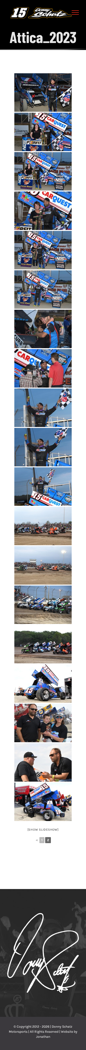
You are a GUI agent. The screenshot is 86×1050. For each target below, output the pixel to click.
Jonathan (43, 1037)
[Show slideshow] (43, 829)
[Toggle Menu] (75, 12)
